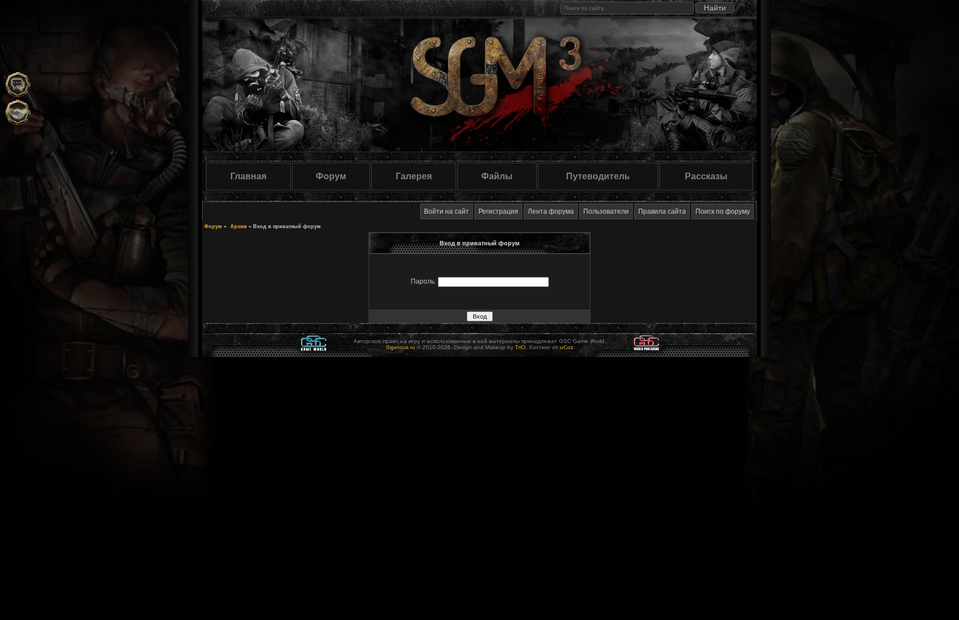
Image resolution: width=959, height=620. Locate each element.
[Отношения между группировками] (18, 112)
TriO (520, 347)
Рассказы (706, 176)
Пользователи (606, 211)
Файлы (497, 176)
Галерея (414, 176)
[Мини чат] (18, 84)
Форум (331, 176)
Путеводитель (598, 176)
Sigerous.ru (400, 347)
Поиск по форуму (722, 211)
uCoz (566, 347)
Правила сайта (662, 211)
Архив (238, 226)
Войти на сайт (446, 211)
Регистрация (498, 211)
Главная (248, 176)
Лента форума (551, 211)
